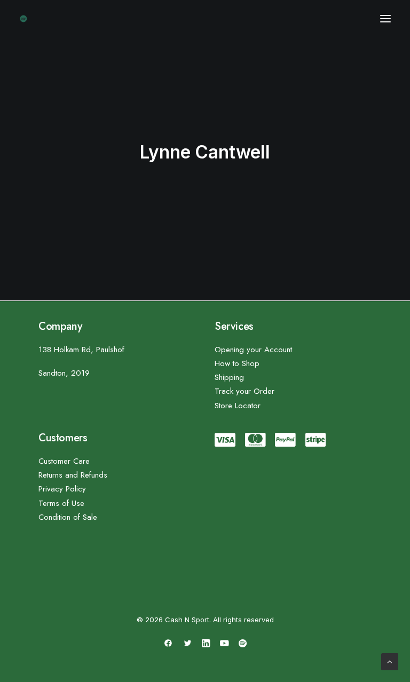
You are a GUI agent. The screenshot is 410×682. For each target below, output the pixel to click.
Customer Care (64, 461)
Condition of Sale (67, 517)
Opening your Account (253, 349)
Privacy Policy (62, 489)
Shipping (229, 377)
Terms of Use (61, 503)
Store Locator (238, 405)
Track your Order (244, 391)
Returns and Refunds (72, 475)
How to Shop (237, 363)
